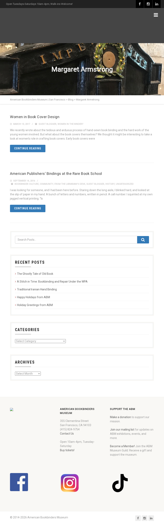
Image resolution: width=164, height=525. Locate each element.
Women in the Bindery (70, 124)
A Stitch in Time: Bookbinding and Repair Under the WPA (52, 281)
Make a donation (120, 417)
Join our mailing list (122, 429)
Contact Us (67, 433)
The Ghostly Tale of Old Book (35, 273)
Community (46, 184)
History (110, 184)
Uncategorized (125, 184)
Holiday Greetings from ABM (35, 305)
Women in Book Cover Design (34, 117)
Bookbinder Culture (27, 184)
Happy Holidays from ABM (33, 297)
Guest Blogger (47, 124)
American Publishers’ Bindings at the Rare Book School (56, 173)
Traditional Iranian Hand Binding (37, 289)
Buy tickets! (67, 450)
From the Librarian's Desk (69, 184)
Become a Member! (122, 446)
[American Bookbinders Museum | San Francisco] (31, 25)
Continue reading (27, 148)
